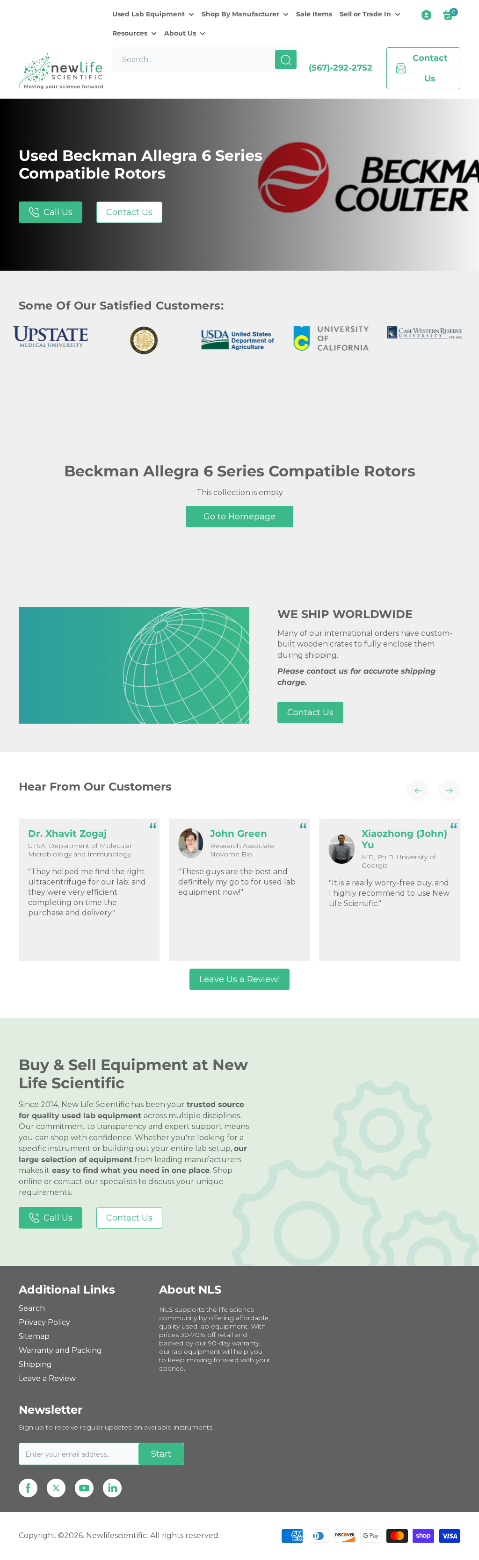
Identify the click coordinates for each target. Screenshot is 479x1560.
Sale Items (314, 14)
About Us (180, 33)
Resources (129, 33)
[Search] (286, 59)
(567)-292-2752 (340, 68)
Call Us (58, 212)
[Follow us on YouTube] (84, 1488)
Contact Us (129, 212)
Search (32, 1308)
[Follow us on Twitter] (56, 1488)
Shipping (35, 1364)
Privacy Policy (44, 1322)
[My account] (426, 15)
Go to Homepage (239, 516)
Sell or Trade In (365, 14)
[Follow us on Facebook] (28, 1488)
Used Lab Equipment (148, 14)
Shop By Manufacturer (240, 14)
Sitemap (34, 1336)
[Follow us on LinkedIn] (112, 1488)
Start (161, 1454)
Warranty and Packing (60, 1350)
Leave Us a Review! (239, 979)
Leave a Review (47, 1378)
